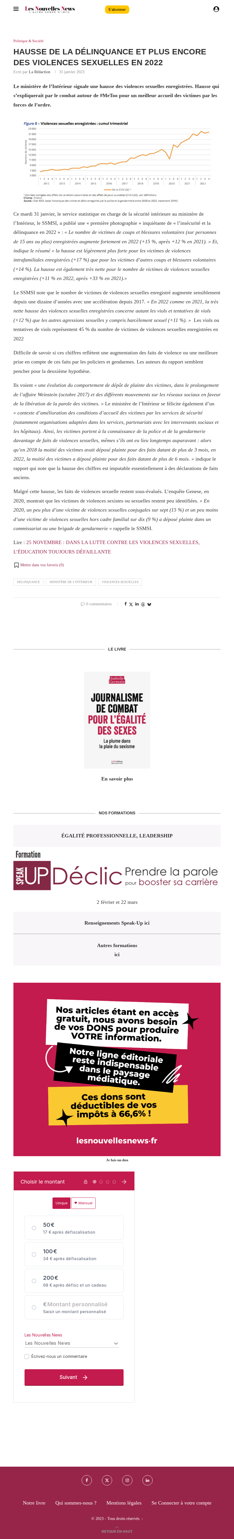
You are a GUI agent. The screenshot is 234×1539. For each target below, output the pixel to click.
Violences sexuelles (120, 582)
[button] (38, 565)
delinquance (28, 582)
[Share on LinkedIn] (137, 604)
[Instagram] (127, 1480)
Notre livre (34, 1503)
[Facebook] (87, 1480)
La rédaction (39, 72)
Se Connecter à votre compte (181, 1503)
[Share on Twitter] (131, 604)
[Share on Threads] (143, 604)
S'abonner (117, 9)
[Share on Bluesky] (149, 604)
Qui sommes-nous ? (75, 1503)
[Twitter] (107, 1480)
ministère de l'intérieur (71, 582)
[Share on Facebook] (125, 604)
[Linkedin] (147, 1480)
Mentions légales (124, 1503)
